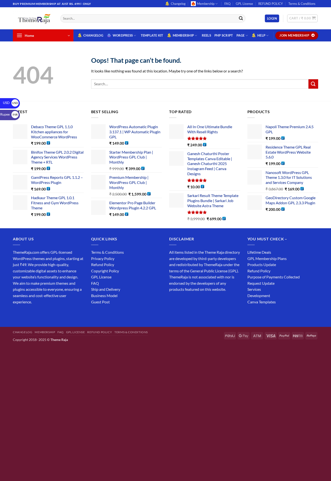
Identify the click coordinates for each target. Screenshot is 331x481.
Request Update (261, 283)
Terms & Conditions (301, 4)
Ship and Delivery (105, 289)
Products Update (261, 264)
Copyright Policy (105, 270)
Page (240, 35)
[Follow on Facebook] (17, 314)
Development (258, 295)
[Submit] (241, 18)
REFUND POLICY (270, 4)
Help (261, 35)
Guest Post (100, 302)
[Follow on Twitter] (35, 314)
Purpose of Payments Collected (273, 277)
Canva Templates (261, 302)
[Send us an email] (320, 6)
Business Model (104, 295)
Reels (206, 35)
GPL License (244, 4)
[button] (272, 19)
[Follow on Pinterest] (52, 314)
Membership (205, 4)
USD (10, 103)
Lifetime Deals (259, 252)
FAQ (227, 4)
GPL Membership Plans (267, 258)
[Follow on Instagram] (26, 314)
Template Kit (152, 35)
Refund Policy (102, 264)
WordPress (123, 35)
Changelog (178, 4)
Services (254, 289)
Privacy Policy (102, 258)
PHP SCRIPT (223, 35)
